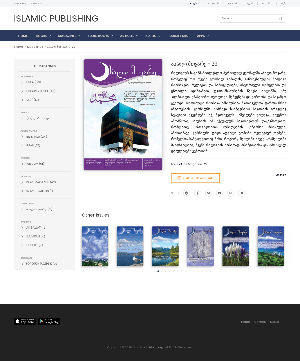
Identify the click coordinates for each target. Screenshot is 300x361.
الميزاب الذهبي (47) (38, 118)
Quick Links (178, 36)
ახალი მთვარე (57, 47)
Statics (36, 3)
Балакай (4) (35, 236)
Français (213, 3)
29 (73, 47)
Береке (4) (34, 245)
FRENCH (25, 176)
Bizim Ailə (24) (36, 137)
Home (22, 36)
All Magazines (44, 66)
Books (41, 36)
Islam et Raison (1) (39, 191)
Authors (152, 36)
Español (267, 3)
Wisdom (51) (35, 164)
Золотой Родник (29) (41, 264)
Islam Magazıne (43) (41, 182)
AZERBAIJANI (28, 130)
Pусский (233, 3)
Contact (20, 3)
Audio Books (98, 36)
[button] (158, 271)
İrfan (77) (33, 145)
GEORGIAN (27, 203)
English (194, 3)
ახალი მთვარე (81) (39, 209)
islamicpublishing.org (148, 347)
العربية (250, 3)
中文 (283, 3)
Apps (201, 36)
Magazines (67, 36)
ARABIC (25, 112)
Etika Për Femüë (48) (41, 91)
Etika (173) (33, 82)
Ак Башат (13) (36, 228)
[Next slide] (278, 250)
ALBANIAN (26, 76)
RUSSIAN (26, 257)
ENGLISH (25, 157)
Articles (127, 36)
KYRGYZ (25, 221)
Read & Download (197, 178)
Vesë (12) (32, 100)
